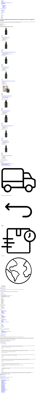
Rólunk (2, 324)
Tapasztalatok (2, 325)
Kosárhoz (2, 1)
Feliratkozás (2, 10)
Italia (3, 381)
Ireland (3, 392)
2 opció (2, 35)
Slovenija (4, 386)
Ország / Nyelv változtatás (6, 328)
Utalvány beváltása (3, 317)
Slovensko (5, 388)
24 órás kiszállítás (2, 3)
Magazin (2, 320)
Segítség (2, 4)
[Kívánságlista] (1, 13)
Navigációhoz (2, 0)
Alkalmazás (2, 322)
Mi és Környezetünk (3, 319)
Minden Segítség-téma (4, 7)
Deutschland (5, 380)
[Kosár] (18, 14)
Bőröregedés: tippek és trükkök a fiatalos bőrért (5, 163)
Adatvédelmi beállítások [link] (3, 332)
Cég (1, 333)
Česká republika (6, 389)
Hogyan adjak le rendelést (3, 310)
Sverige (4, 385)
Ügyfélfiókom (2, 312)
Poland (3, 387)
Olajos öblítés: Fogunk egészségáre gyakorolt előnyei (6, 165)
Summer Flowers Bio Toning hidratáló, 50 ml (6, 155)
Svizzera (4, 384)
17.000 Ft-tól (6, 2)
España (3, 382)
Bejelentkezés (2, 315)
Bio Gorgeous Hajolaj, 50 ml (4, 140)
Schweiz (4, 383)
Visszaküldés (3, 5)
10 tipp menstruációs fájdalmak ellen (4, 164)
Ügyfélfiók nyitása (3, 12)
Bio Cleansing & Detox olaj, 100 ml (5, 37)
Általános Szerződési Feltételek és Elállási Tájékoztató (6, 331)
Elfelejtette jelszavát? (3, 316)
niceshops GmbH (4, 329)
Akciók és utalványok (3, 313)
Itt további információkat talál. (3, 290)
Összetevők (2, 321)
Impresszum (2, 330)
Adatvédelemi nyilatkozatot (2, 374)
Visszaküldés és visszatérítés (3, 311)
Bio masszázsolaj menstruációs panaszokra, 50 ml (7, 125)
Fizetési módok (3, 6)
